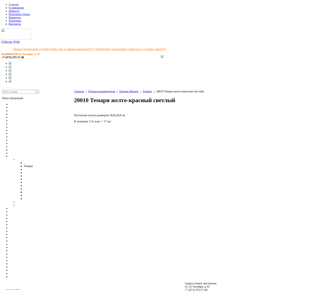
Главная (13, 4)
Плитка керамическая (22, 156)
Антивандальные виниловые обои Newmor (36, 146)
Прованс (29, 185)
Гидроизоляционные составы (27, 253)
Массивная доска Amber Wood (28, 114)
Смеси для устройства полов (27, 237)
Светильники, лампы (22, 227)
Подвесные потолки (21, 224)
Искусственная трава (22, 130)
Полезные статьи (19, 14)
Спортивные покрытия (23, 133)
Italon (19, 201)
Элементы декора (20, 221)
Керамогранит (18, 153)
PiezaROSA (23, 205)
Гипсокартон (17, 231)
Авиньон (29, 169)
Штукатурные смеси (22, 244)
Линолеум (15, 104)
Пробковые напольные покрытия (29, 117)
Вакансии (15, 17)
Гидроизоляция (18, 273)
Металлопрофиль (20, 234)
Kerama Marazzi (26, 159)
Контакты (15, 23)
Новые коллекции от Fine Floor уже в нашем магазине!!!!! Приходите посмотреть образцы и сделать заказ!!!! (89, 49)
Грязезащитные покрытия (25, 140)
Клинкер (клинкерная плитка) (28, 211)
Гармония (30, 198)
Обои (12, 143)
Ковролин (15, 120)
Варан (27, 192)
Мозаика (14, 208)
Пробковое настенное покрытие (29, 149)
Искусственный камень (23, 214)
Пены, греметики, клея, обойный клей (33, 270)
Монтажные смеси (20, 250)
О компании (16, 7)
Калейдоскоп (32, 195)
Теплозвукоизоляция (22, 263)
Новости (14, 10)
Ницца (28, 175)
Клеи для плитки (19, 240)
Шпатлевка (16, 260)
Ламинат (14, 107)
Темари (147, 91)
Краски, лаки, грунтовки (24, 266)
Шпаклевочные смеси (22, 247)
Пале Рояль (31, 179)
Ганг (27, 188)
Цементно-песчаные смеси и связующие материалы (41, 257)
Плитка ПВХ (17, 127)
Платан (28, 182)
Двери (13, 218)
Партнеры (15, 20)
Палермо (29, 162)
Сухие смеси (17, 276)
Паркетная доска (19, 110)
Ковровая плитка (19, 123)
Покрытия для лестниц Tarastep (28, 136)
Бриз (27, 172)
